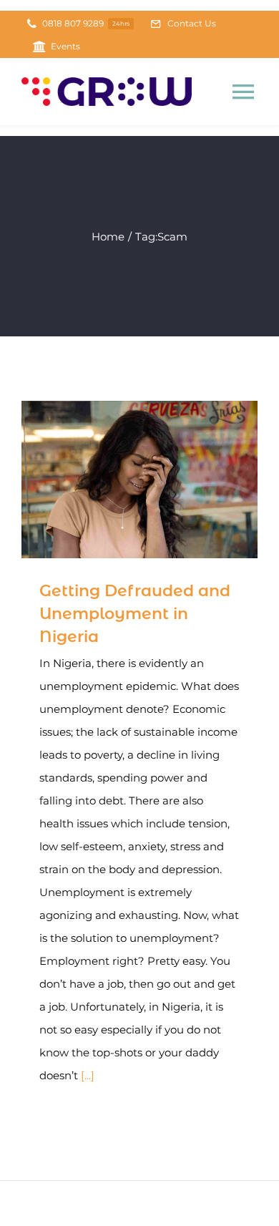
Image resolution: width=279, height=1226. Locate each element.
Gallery (161, 480)
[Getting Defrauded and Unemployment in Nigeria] (139, 479)
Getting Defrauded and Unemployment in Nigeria (119, 480)
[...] (87, 1075)
